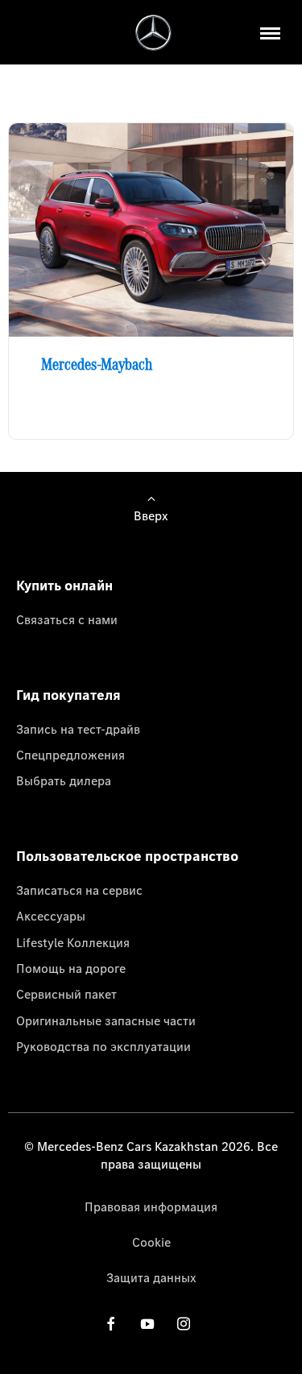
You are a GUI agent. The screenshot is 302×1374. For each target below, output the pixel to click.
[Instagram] (183, 1323)
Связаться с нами (67, 619)
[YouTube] (147, 1323)
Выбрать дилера (63, 780)
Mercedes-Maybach (96, 364)
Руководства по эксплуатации (103, 1046)
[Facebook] (111, 1323)
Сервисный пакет (66, 994)
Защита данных (151, 1277)
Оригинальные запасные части (106, 1020)
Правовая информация (151, 1206)
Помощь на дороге (71, 968)
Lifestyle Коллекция (73, 942)
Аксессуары (50, 916)
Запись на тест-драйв (78, 729)
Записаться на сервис (79, 890)
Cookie (151, 1242)
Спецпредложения (70, 755)
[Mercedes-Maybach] (151, 230)
